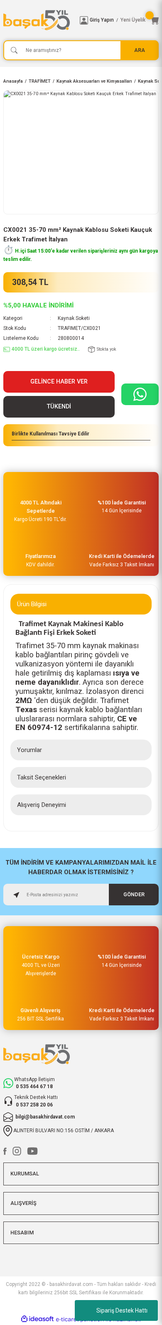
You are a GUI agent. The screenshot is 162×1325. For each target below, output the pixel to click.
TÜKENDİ (59, 406)
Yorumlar (29, 750)
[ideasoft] (37, 1319)
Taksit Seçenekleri (41, 777)
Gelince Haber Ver (59, 381)
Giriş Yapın (102, 20)
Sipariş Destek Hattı (121, 1310)
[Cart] (154, 20)
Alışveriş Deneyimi (41, 805)
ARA (139, 50)
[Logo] (38, 20)
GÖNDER (134, 894)
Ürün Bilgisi (32, 604)
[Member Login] (84, 20)
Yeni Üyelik (132, 20)
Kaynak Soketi (74, 318)
